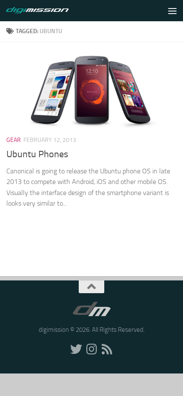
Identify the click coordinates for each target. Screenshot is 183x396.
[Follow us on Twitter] (76, 349)
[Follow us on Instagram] (91, 349)
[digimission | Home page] (48, 10)
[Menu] (172, 10)
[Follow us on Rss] (107, 349)
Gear (13, 140)
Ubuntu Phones (37, 154)
